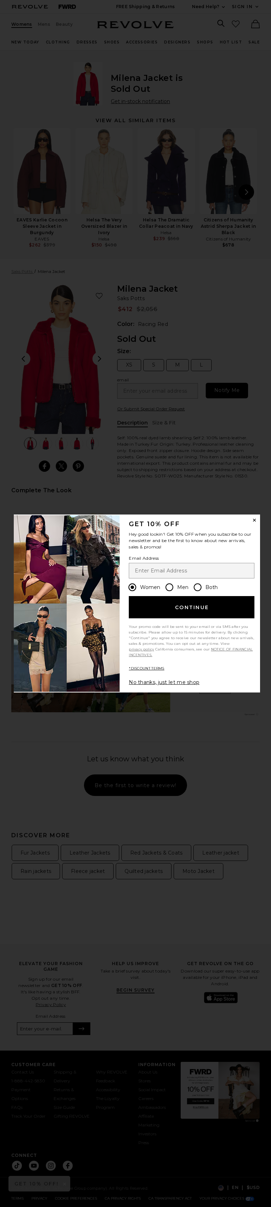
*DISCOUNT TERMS (146, 668)
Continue (192, 607)
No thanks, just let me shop (164, 682)
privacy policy (141, 649)
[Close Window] (254, 520)
